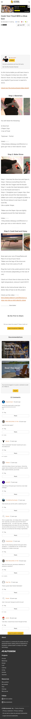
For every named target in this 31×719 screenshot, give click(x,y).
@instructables (8, 699)
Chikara (8, 462)
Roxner (7, 516)
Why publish (5, 682)
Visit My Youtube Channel (11, 67)
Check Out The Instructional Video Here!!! (15, 88)
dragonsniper (9, 402)
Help (3, 687)
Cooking (12, 22)
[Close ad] (29, 6)
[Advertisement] (15, 9)
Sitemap (4, 689)
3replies (5, 456)
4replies (5, 576)
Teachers (4, 674)
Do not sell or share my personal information (15, 713)
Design (4, 663)
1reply (4, 435)
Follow (12, 60)
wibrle (7, 618)
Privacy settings (18, 711)
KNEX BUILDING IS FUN (12, 421)
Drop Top (8, 582)
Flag (5, 412)
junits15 (8, 482)
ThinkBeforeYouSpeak (12, 500)
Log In (15, 391)
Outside (4, 672)
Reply (15, 416)
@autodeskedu (8, 702)
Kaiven (7, 441)
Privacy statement (8, 711)
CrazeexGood (9, 541)
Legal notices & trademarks (10, 716)
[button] (2, 2)
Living (3, 670)
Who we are (5, 691)
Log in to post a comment (15, 633)
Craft (3, 665)
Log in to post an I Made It (15, 328)
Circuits (4, 658)
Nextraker (5, 22)
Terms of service (19, 708)
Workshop (4, 661)
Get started (5, 684)
